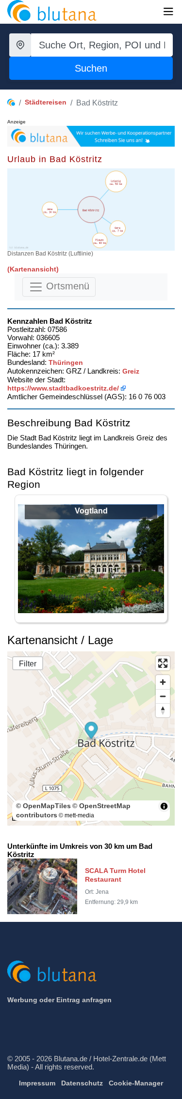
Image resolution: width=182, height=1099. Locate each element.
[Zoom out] (163, 696)
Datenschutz (82, 1083)
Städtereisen (45, 102)
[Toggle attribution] (164, 806)
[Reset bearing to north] (163, 710)
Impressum (37, 1083)
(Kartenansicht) (33, 269)
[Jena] (49, 209)
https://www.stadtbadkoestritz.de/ (63, 388)
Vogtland (91, 511)
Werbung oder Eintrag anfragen (59, 1000)
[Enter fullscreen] (163, 663)
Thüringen (66, 362)
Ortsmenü (66, 286)
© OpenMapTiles (43, 806)
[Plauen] (99, 240)
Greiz (130, 371)
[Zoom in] (163, 682)
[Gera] (117, 228)
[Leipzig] (116, 181)
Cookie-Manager (136, 1083)
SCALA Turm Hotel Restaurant (115, 875)
